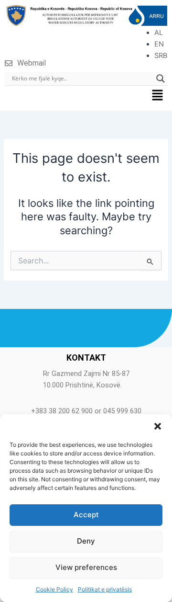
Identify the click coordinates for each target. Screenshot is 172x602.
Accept (86, 514)
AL (158, 32)
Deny (86, 540)
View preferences (86, 567)
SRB (160, 55)
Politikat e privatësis (105, 589)
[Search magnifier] (160, 78)
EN (159, 44)
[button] (157, 426)
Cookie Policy (54, 589)
